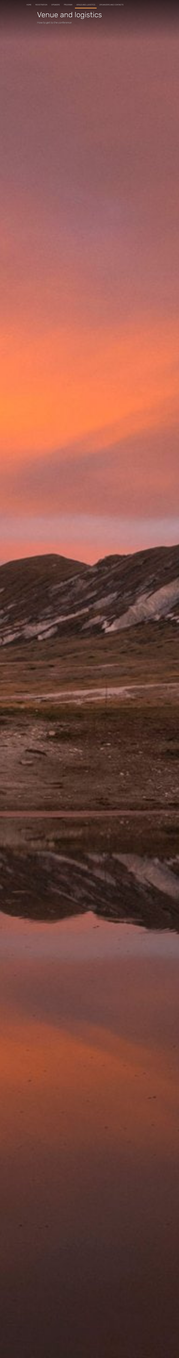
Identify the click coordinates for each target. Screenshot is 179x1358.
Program (68, 5)
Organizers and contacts (111, 5)
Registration (41, 5)
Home (28, 5)
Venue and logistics (85, 5)
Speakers (55, 5)
